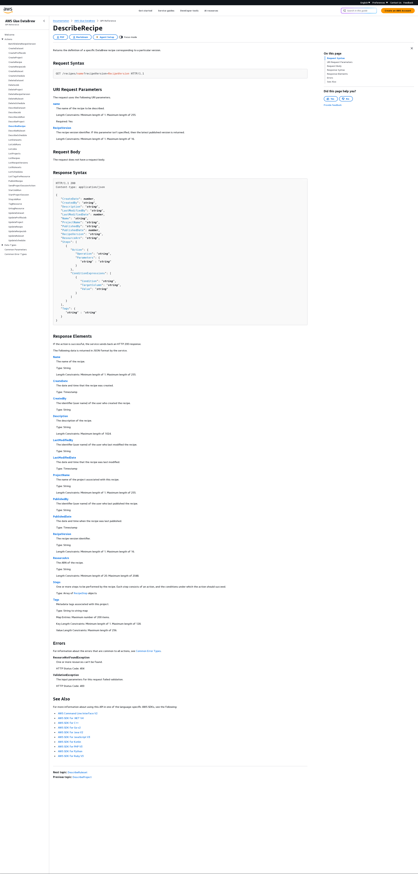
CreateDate (70, 198)
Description (71, 206)
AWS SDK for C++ (68, 722)
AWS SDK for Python (70, 751)
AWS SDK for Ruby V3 (71, 756)
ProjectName (71, 222)
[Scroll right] (221, 10)
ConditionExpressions (88, 273)
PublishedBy (71, 226)
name (56, 103)
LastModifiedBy (73, 210)
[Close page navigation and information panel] (412, 48)
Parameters (85, 257)
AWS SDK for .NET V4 (70, 718)
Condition (89, 281)
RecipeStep (80, 593)
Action (77, 249)
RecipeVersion (62, 127)
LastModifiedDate (75, 214)
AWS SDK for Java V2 (70, 732)
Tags (65, 308)
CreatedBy (69, 202)
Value (86, 289)
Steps (66, 241)
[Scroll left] (136, 10)
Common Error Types (148, 651)
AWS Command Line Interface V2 (77, 713)
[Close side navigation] (44, 21)
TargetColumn (92, 285)
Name (65, 218)
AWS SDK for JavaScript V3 (74, 737)
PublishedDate (73, 230)
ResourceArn (71, 238)
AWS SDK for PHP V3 (70, 746)
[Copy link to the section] (50, 63)
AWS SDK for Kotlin (69, 741)
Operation (84, 253)
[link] (108, 20)
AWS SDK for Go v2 (69, 727)
